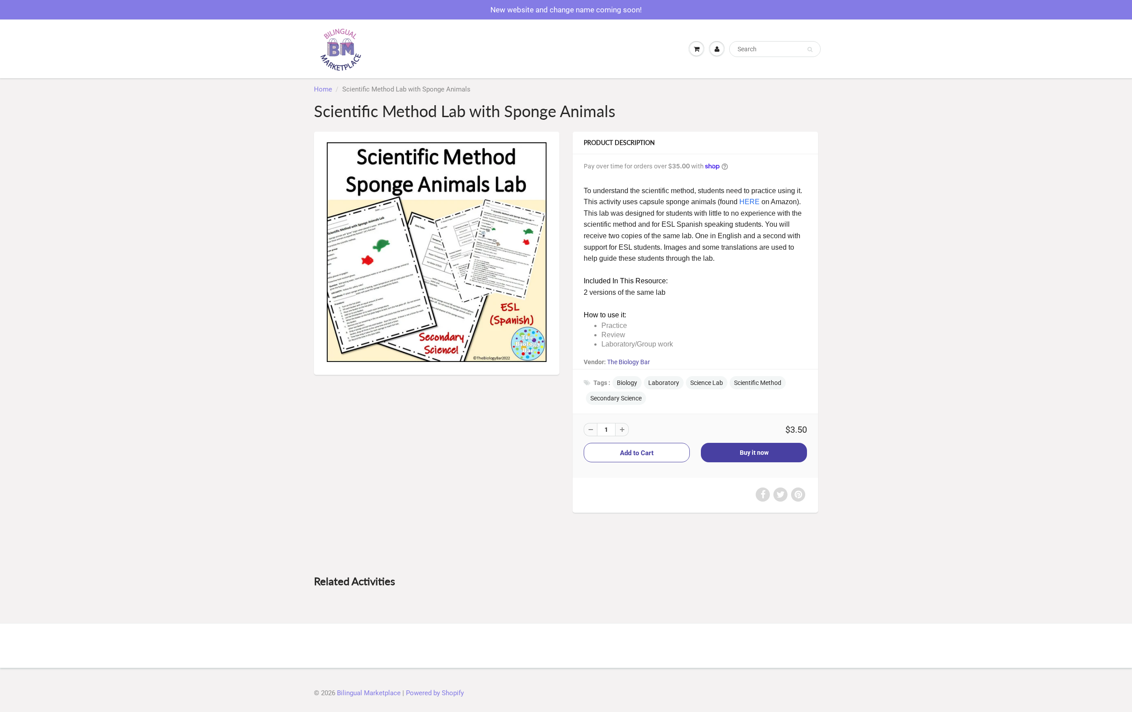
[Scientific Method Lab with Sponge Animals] (437, 252)
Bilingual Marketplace (369, 693)
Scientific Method (757, 382)
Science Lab (706, 382)
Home (323, 89)
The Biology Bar (628, 362)
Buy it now (754, 452)
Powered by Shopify (435, 693)
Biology (627, 382)
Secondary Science (616, 398)
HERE (749, 202)
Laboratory (663, 382)
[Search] (810, 49)
